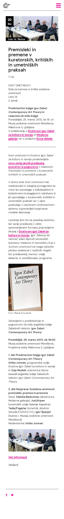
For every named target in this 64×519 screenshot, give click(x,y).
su (12, 76)
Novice (21, 39)
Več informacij (17, 457)
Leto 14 (12, 39)
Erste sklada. (45, 138)
